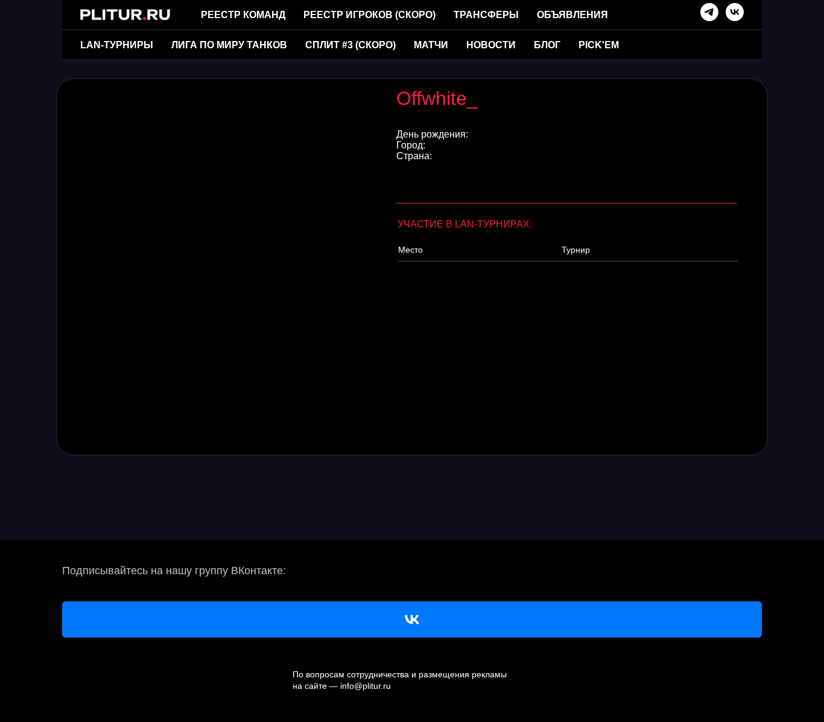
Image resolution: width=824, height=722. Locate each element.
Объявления (572, 15)
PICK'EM (598, 45)
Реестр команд (243, 15)
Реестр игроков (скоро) (369, 15)
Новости (491, 45)
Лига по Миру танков (229, 45)
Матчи (431, 45)
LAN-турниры (116, 45)
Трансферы (486, 15)
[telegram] (709, 12)
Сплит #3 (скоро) (350, 45)
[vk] (735, 12)
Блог (547, 45)
